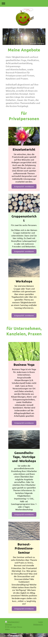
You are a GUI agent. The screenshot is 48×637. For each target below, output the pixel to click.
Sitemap (8, 624)
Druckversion (13, 622)
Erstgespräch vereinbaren (24, 186)
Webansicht (38, 624)
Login (40, 622)
